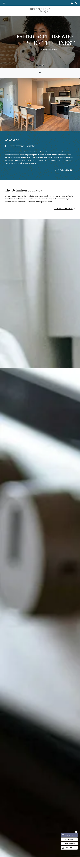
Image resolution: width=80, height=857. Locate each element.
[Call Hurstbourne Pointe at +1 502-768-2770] (76, 3)
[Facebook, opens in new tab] (40, 73)
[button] (72, 3)
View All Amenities (63, 209)
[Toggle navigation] (4, 3)
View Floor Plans (63, 170)
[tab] (36, 65)
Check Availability (50, 49)
